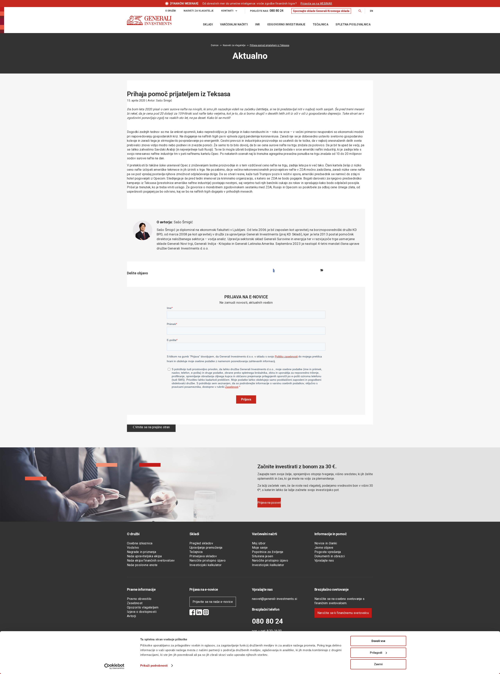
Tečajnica (196, 552)
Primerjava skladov (203, 556)
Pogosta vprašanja (327, 552)
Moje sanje (260, 547)
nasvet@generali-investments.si (274, 599)
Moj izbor (259, 543)
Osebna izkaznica (139, 543)
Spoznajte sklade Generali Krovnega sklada (321, 11)
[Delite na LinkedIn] (321, 270)
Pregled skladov (201, 543)
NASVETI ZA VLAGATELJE (198, 10)
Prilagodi (376, 652)
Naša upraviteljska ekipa (144, 556)
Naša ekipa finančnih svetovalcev (151, 560)
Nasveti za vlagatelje (234, 45)
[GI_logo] (149, 24)
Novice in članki (325, 543)
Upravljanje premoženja (205, 547)
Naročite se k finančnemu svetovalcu (343, 613)
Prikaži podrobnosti (154, 665)
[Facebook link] (192, 612)
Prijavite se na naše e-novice (213, 602)
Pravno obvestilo (139, 599)
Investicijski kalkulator (205, 565)
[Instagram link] (206, 612)
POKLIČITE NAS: (266, 11)
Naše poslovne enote (142, 565)
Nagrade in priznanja (141, 552)
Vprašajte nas (324, 560)
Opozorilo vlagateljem (142, 607)
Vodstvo (133, 547)
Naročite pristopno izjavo (207, 560)
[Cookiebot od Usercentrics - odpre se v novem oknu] (114, 666)
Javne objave (323, 547)
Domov (215, 45)
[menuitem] (174, 11)
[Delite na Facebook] (274, 270)
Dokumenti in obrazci (329, 556)
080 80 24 (267, 621)
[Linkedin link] (199, 612)
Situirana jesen (262, 556)
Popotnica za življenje (267, 552)
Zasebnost (135, 603)
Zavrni (378, 664)
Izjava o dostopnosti (141, 612)
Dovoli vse (378, 641)
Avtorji (131, 616)
